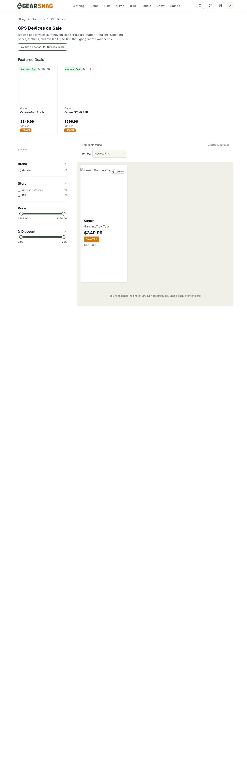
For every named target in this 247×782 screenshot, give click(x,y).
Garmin (26, 170)
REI (24, 195)
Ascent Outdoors (32, 190)
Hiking (21, 19)
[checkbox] (19, 170)
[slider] (21, 214)
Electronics (38, 19)
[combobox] (109, 154)
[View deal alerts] (220, 5)
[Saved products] (210, 5)
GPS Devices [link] (58, 19)
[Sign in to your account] (230, 6)
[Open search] (200, 5)
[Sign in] (230, 6)
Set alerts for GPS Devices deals (44, 46)
